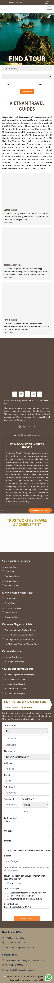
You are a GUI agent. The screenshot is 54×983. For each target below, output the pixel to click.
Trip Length (10, 799)
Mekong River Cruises (14, 662)
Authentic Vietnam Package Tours (20, 630)
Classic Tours (11, 612)
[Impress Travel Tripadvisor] (33, 394)
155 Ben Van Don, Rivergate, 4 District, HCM (25, 960)
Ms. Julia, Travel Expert (15, 693)
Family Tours (10, 603)
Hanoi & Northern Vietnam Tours (19, 635)
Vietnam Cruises (11, 651)
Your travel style (11, 888)
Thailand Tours (11, 581)
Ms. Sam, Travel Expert (15, 684)
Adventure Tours (12, 617)
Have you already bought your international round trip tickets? (24, 877)
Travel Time (28, 799)
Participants (10, 818)
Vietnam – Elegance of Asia (17, 624)
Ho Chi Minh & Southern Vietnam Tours (22, 644)
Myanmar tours (11, 585)
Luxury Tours (10, 598)
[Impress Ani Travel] (35, 2)
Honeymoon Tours (13, 608)
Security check (11, 904)
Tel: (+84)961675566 (14, 965)
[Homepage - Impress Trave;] (33, 2)
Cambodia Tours (12, 576)
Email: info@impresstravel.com (20, 947)
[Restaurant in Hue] (27, 244)
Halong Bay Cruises (13, 657)
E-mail (7, 775)
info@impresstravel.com (29, 435)
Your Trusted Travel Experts (17, 669)
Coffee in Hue (10, 209)
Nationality (10, 751)
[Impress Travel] (14, 394)
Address (8, 763)
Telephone (9, 787)
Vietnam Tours (11, 567)
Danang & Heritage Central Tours (19, 639)
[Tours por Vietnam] (37, 2)
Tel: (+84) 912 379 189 (15, 942)
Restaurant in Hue (12, 264)
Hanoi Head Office (12, 932)
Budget (7, 855)
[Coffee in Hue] (27, 189)
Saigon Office (9, 954)
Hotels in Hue (10, 319)
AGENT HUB (47, 2)
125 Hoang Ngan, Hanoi (16, 938)
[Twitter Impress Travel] (21, 394)
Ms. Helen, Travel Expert (15, 688)
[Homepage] (23, 9)
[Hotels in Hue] (27, 299)
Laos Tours (9, 571)
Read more (8, 222)
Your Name (10, 725)
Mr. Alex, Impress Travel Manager (19, 674)
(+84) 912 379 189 (28, 426)
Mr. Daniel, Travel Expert (15, 679)
